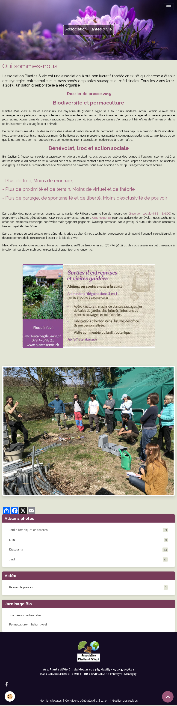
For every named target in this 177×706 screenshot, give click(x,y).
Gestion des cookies (125, 700)
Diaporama (88, 549)
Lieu (88, 539)
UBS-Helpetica (101, 217)
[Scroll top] (168, 697)
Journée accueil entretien (25, 615)
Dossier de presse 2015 (89, 94)
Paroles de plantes (21, 587)
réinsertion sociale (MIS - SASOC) (149, 213)
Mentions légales (50, 700)
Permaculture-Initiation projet (28, 624)
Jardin (88, 559)
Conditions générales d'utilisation (86, 700)
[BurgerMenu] (169, 6)
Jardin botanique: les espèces (88, 530)
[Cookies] (10, 696)
